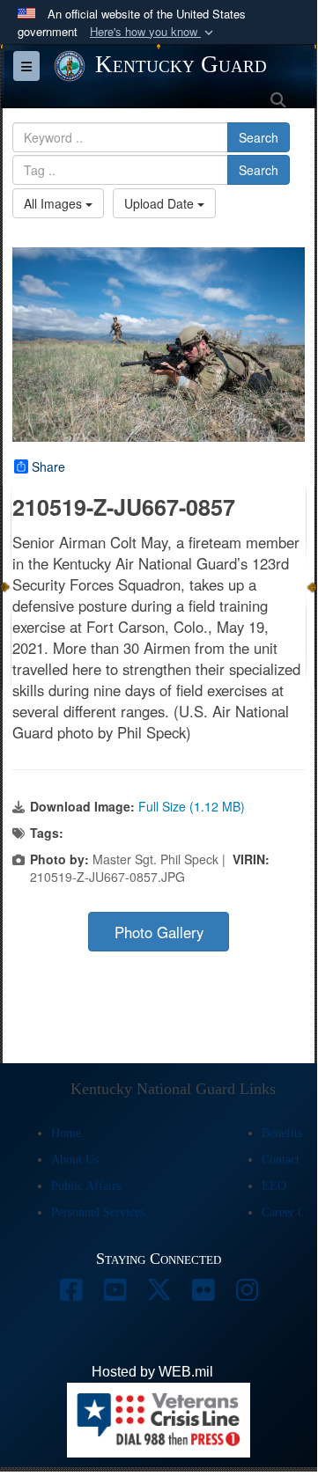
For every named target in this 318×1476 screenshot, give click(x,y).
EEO (274, 1186)
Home (66, 1133)
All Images (54, 203)
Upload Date (160, 203)
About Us (75, 1159)
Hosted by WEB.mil (152, 1371)
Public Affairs (86, 1186)
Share (48, 466)
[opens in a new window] (70, 1294)
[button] (153, 32)
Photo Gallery (159, 932)
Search (258, 137)
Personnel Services (97, 1212)
